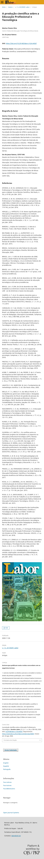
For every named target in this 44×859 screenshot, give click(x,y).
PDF (6, 628)
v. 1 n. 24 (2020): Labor (22, 7)
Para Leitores (7, 782)
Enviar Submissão (11, 750)
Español (6, 766)
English (6, 763)
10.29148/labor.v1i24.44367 (14, 732)
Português (7, 769)
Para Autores (7, 785)
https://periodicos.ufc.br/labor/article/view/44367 (18, 734)
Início (4, 7)
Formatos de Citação (10, 740)
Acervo (10, 7)
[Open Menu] (2, 2)
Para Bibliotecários (9, 789)
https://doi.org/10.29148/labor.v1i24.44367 (21, 43)
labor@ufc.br (16, 836)
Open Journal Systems (11, 813)
